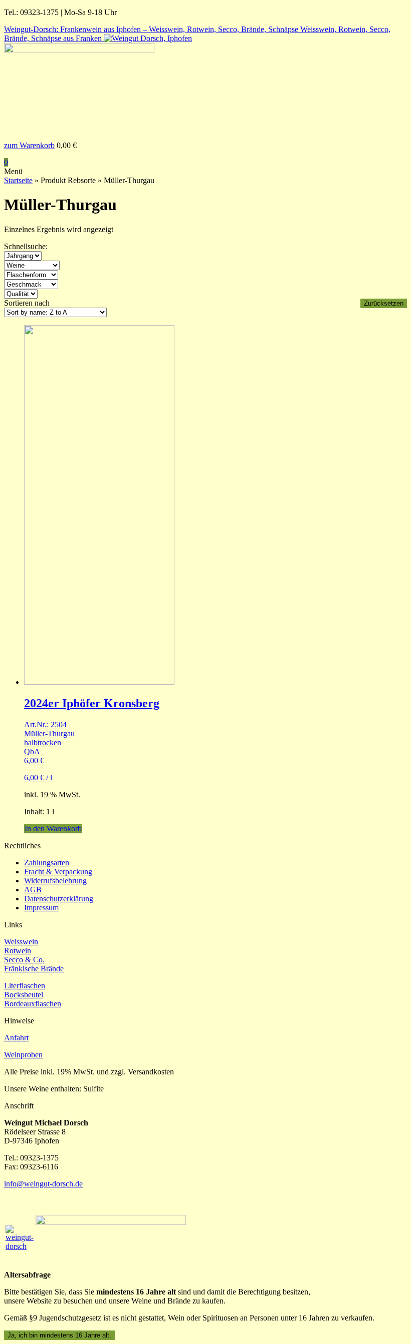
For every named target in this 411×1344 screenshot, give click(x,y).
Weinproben (23, 1054)
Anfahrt (16, 1037)
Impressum (41, 907)
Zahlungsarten (46, 862)
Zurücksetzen (383, 303)
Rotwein (17, 950)
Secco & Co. (24, 959)
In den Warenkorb (53, 828)
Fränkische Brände (34, 968)
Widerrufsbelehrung (55, 880)
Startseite (18, 180)
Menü (13, 171)
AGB (33, 889)
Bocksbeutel (23, 994)
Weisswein (21, 941)
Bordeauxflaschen (32, 1003)
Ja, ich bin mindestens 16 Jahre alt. (59, 1335)
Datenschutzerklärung (58, 898)
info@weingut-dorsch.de (43, 1183)
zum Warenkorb (29, 145)
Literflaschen (24, 985)
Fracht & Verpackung (58, 871)
